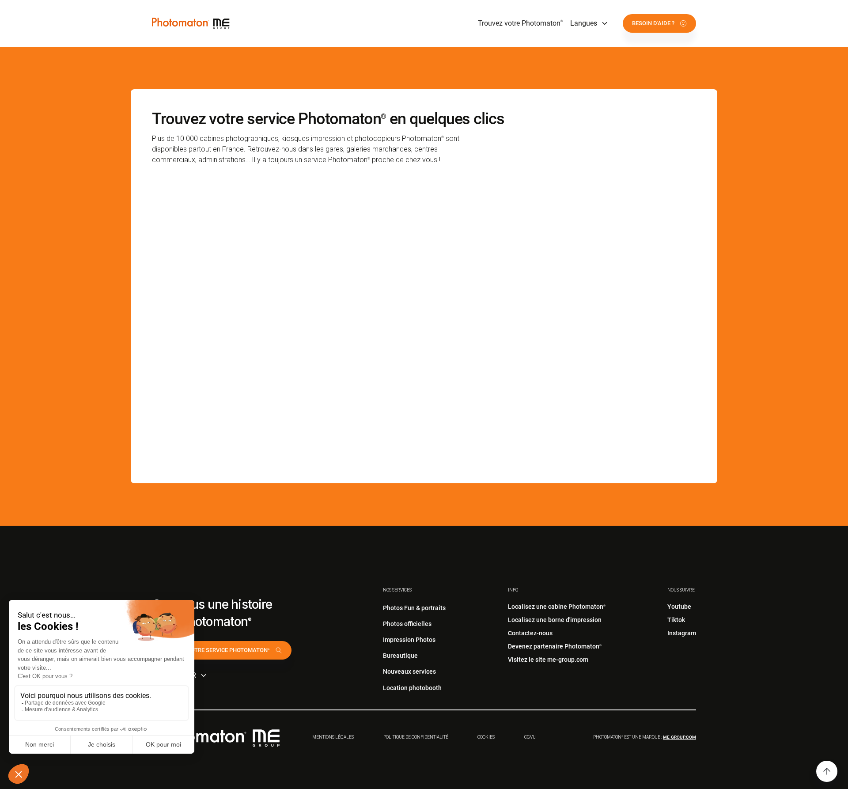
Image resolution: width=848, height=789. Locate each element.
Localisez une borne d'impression (555, 619)
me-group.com (679, 737)
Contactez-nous (530, 633)
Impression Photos (409, 639)
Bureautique (400, 655)
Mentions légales (333, 737)
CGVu (530, 737)
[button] (589, 23)
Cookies (486, 737)
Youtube (679, 606)
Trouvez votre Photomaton (520, 23)
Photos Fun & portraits (414, 607)
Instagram (681, 633)
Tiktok (676, 619)
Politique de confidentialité (415, 737)
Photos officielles (407, 623)
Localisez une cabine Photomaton (557, 606)
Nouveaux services (409, 671)
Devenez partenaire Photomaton (555, 646)
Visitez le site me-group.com (548, 659)
